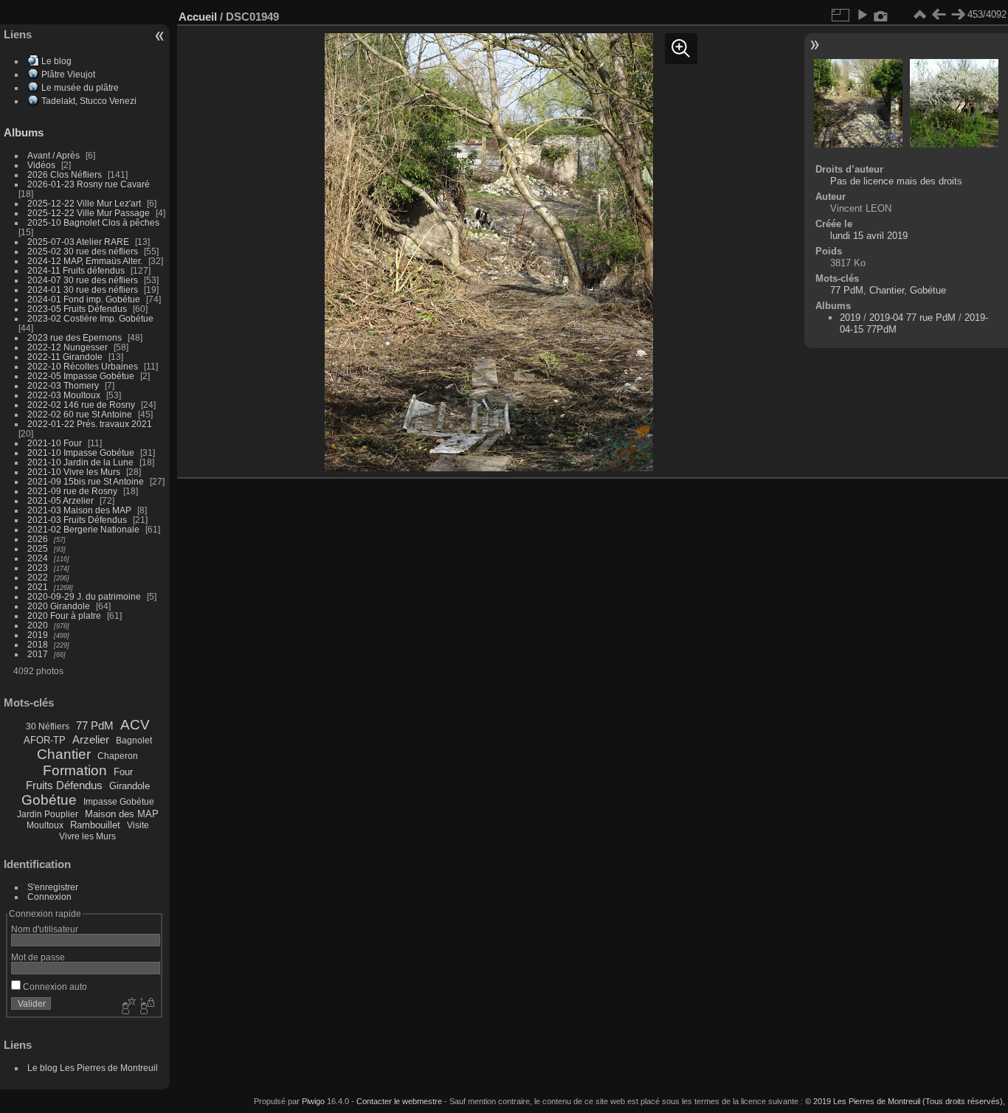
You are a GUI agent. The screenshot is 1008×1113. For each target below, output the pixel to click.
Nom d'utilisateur (44, 929)
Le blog (56, 61)
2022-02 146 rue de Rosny (81, 404)
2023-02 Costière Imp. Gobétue (90, 318)
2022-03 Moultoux (63, 395)
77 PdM (95, 725)
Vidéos (41, 165)
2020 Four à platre (64, 615)
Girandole (129, 785)
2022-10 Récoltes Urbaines (82, 366)
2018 (37, 644)
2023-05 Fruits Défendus (77, 308)
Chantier (64, 754)
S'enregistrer (52, 887)
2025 (37, 548)
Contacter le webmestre (399, 1101)
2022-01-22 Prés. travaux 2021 (89, 424)
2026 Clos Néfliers (64, 174)
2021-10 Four (54, 443)
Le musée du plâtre (80, 87)
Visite (138, 825)
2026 (37, 539)
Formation (75, 770)
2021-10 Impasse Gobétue (80, 452)
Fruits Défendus (64, 785)
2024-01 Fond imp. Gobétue (83, 299)
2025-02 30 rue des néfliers (82, 251)
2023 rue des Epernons (74, 337)
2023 (37, 567)
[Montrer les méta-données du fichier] (881, 14)
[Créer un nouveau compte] (127, 1006)
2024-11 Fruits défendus (76, 270)
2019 (37, 634)
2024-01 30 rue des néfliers (83, 289)
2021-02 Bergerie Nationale (83, 529)
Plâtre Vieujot (68, 74)
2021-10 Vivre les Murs (73, 471)
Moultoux (45, 825)
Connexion (49, 896)
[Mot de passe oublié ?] (146, 1006)
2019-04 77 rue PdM (912, 317)
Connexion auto (54, 986)
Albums (24, 132)
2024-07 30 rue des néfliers (82, 280)
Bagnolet (134, 740)
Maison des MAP (122, 813)
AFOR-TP (45, 740)
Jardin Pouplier (47, 814)
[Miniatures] (919, 14)
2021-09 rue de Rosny (72, 491)
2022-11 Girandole (65, 356)
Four (123, 771)
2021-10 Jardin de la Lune (80, 462)
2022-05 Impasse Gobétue (80, 376)
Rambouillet (95, 825)
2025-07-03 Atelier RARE (78, 241)
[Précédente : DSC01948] (938, 14)
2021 (37, 587)
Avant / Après (53, 155)
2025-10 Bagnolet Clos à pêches (93, 222)
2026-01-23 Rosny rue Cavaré (88, 184)
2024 (37, 558)
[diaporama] (861, 14)
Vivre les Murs (87, 836)
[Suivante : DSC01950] (957, 14)
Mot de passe (38, 957)
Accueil (198, 16)
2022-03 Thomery (63, 385)
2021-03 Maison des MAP (79, 510)
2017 (37, 654)
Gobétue (49, 800)
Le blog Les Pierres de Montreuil (92, 1067)
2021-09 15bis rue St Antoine (85, 481)
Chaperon (117, 756)
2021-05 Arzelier (60, 500)
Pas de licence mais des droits (896, 181)
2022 (37, 577)
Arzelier (90, 739)
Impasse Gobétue (118, 801)
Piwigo (313, 1101)
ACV (135, 724)
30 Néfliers (47, 726)
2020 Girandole (58, 606)
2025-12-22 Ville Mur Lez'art (84, 203)
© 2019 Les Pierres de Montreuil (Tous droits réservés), (905, 1101)
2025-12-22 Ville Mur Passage (88, 213)
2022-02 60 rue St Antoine (79, 414)
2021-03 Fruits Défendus (77, 519)
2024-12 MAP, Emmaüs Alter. (84, 261)
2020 (37, 625)
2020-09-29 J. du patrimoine (84, 596)
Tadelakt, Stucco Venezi (89, 100)
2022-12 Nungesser (67, 347)
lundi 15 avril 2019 (869, 235)
